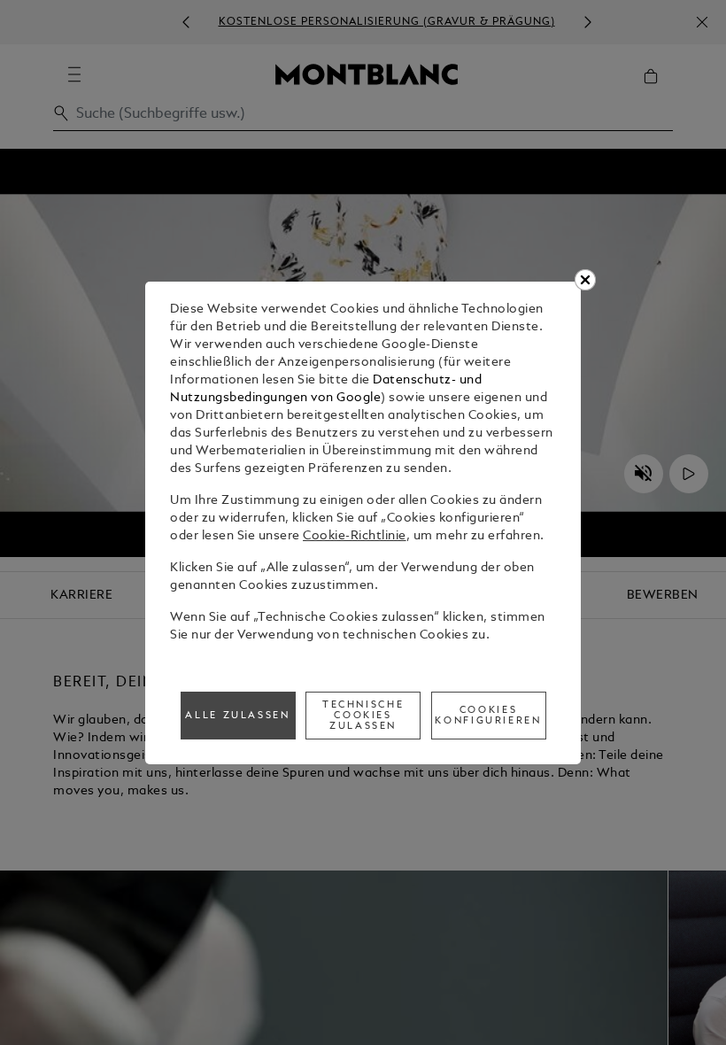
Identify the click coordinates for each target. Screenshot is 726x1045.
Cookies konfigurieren (488, 715)
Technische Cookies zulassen (363, 716)
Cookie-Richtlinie (354, 536)
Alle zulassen (237, 715)
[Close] (585, 279)
